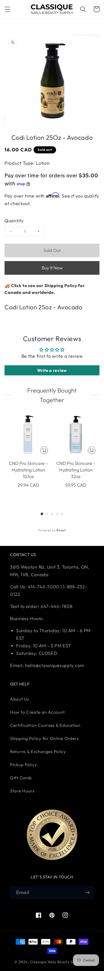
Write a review (52, 370)
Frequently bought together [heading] (52, 395)
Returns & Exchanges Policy (38, 751)
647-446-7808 (57, 606)
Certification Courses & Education (45, 725)
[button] (7, 9)
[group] (28, 456)
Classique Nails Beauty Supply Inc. (60, 962)
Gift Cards (21, 777)
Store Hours (22, 790)
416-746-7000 (43, 587)
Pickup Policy (23, 764)
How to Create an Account (37, 712)
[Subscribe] (87, 892)
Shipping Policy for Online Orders (44, 738)
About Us (19, 699)
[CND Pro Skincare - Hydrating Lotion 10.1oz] (28, 434)
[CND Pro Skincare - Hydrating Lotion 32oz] (75, 434)
